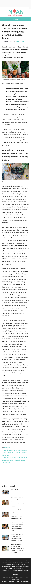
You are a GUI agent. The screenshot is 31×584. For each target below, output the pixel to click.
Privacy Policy (18, 581)
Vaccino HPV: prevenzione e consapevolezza (15, 492)
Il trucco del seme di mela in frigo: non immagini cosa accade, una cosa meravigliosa (17, 91)
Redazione (11, 581)
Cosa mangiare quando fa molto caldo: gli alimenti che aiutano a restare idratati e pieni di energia (17, 502)
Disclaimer (26, 581)
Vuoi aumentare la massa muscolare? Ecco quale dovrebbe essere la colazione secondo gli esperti (17, 526)
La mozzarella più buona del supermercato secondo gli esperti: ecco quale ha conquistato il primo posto (17, 548)
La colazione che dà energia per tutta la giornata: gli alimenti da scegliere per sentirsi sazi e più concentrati (17, 514)
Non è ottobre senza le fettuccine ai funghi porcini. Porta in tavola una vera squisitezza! (14, 452)
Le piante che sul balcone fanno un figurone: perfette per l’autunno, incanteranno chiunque (17, 99)
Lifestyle (7, 448)
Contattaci (26, 570)
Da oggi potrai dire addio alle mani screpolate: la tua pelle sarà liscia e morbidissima (14, 460)
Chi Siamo (4, 581)
